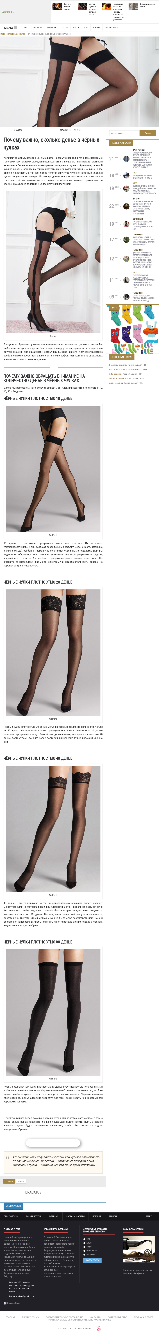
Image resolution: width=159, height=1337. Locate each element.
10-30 (88, 1243)
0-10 (88, 1239)
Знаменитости (33, 1216)
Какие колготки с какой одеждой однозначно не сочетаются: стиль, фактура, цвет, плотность (144, 189)
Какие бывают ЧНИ (137, 365)
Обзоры (64, 28)
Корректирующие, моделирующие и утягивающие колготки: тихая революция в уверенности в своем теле (144, 281)
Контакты (95, 1317)
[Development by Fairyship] (99, 1329)
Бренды (113, 1216)
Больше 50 (91, 1250)
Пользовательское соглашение (64, 1317)
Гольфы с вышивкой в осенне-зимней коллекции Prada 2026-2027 (143, 225)
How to (76, 28)
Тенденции (51, 28)
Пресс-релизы (139, 150)
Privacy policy (30, 1317)
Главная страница (8, 34)
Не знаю (90, 1254)
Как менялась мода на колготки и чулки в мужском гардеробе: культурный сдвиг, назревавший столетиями (143, 208)
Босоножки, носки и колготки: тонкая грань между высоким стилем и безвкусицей (143, 241)
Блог (26, 28)
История (136, 199)
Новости (96, 28)
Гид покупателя (111, 28)
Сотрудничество (117, 1317)
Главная (10, 1317)
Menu (8, 27)
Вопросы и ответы (75, 1216)
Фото (86, 28)
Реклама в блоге (143, 1317)
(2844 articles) (75, 130)
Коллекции (37, 28)
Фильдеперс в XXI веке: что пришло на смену (143, 176)
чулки (21, 1181)
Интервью (54, 1216)
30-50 (88, 1247)
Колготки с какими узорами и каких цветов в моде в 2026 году (143, 298)
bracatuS (113, 365)
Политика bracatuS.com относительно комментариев (79, 1320)
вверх (149, 1216)
